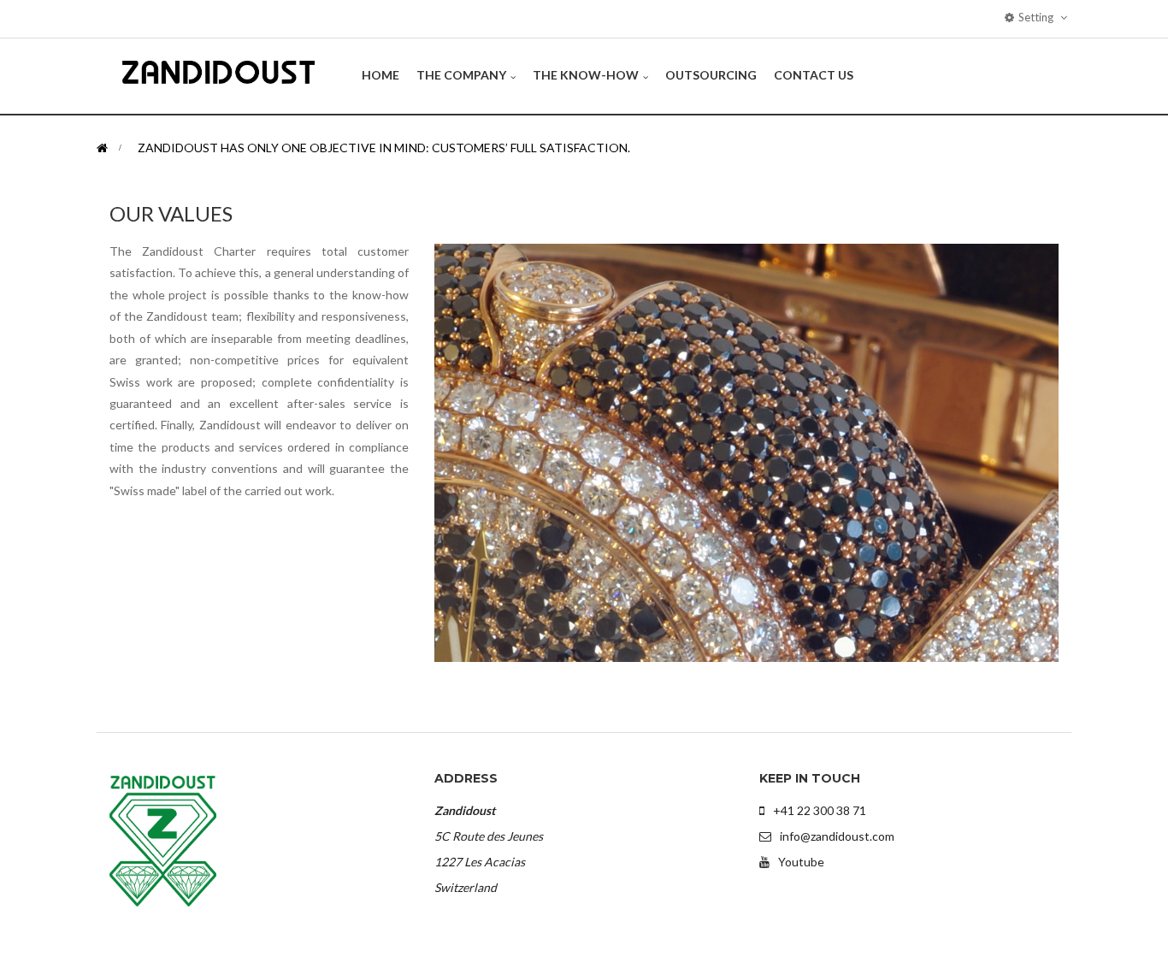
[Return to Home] (102, 147)
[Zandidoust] (218, 72)
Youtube (801, 861)
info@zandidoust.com (837, 836)
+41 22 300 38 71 (819, 810)
